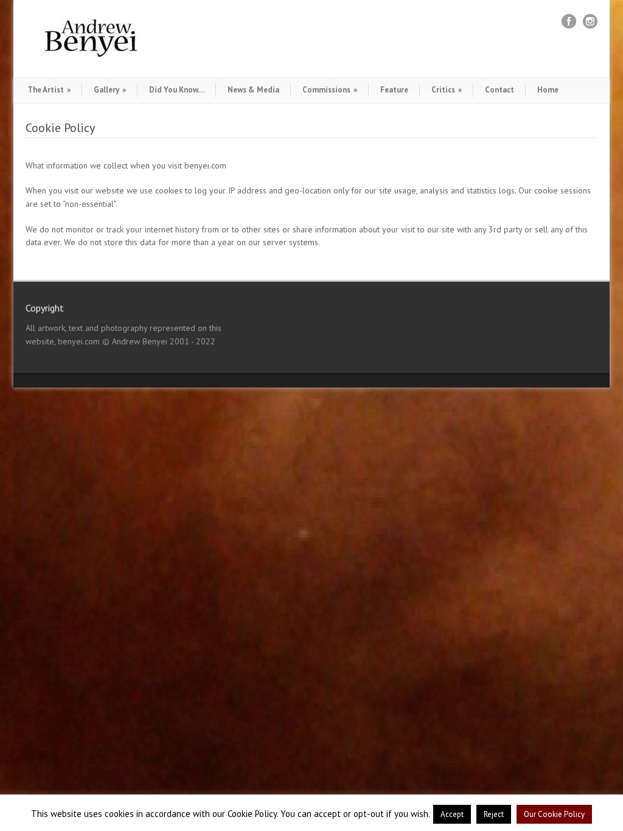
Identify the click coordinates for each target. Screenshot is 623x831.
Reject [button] (494, 814)
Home (548, 90)
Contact (499, 90)
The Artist (49, 90)
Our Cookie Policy (554, 814)
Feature (394, 90)
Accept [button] (452, 814)
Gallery (110, 90)
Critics (446, 90)
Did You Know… (176, 90)
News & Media (253, 90)
